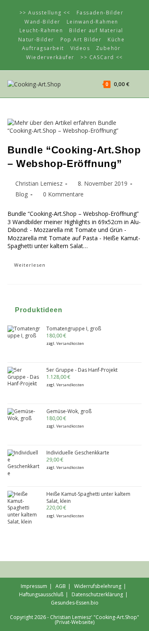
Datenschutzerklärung (97, 594)
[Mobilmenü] (136, 84)
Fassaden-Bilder (100, 12)
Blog (21, 194)
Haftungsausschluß (41, 594)
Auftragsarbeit (43, 48)
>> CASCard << (101, 57)
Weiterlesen (37, 266)
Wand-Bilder (42, 21)
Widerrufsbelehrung (97, 586)
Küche (116, 39)
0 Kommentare (63, 194)
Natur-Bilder (36, 39)
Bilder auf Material (96, 30)
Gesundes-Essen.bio (75, 602)
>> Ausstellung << (44, 12)
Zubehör (108, 48)
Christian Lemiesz (38, 183)
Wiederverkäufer (50, 57)
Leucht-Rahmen (41, 30)
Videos (80, 48)
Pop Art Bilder (81, 39)
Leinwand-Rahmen (92, 21)
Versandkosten (70, 343)
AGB (60, 586)
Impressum (34, 586)
